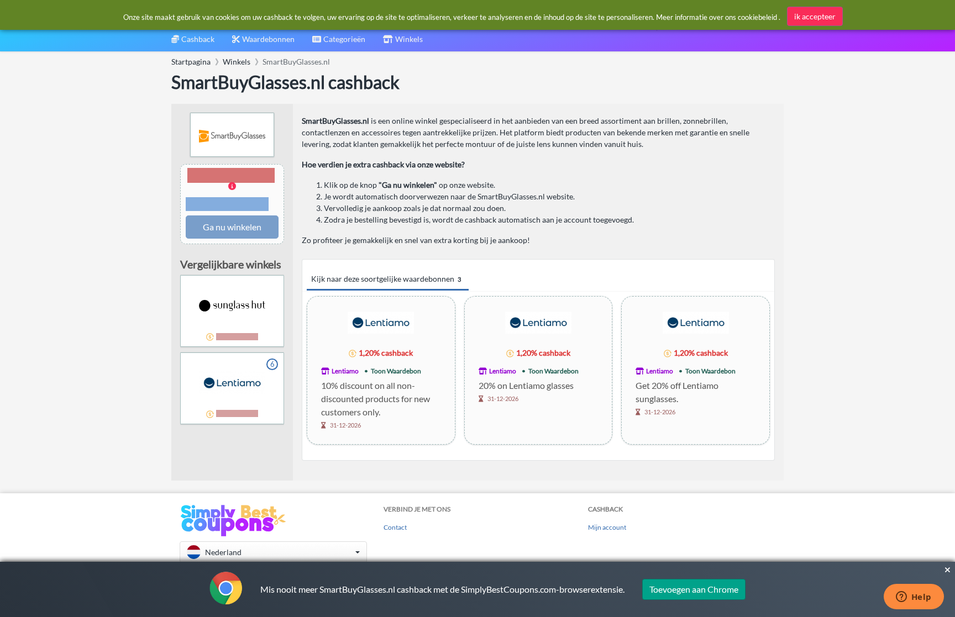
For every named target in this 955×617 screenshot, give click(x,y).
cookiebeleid (757, 17)
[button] (232, 190)
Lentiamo (345, 371)
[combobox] (338, 42)
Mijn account (607, 527)
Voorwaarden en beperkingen (227, 204)
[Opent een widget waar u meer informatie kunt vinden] (913, 597)
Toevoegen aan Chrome (693, 589)
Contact (395, 527)
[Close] (947, 570)
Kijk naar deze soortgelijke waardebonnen (386, 278)
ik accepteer (815, 16)
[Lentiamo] (381, 321)
